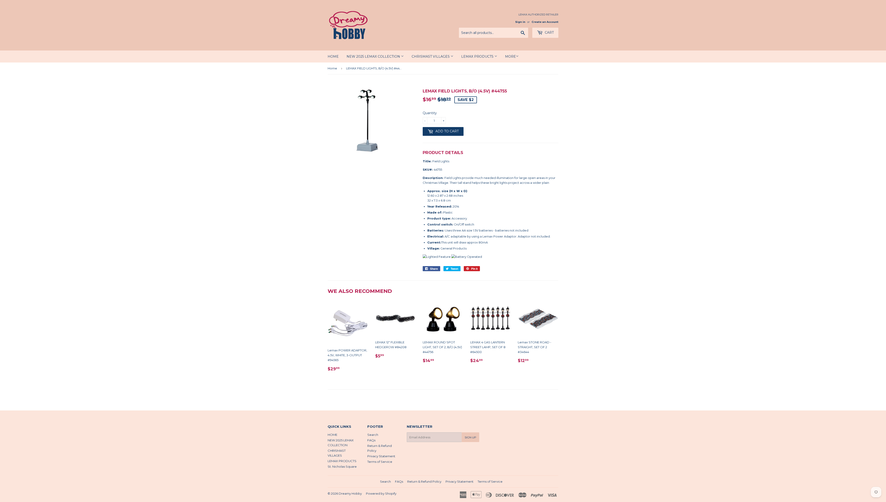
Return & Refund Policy (424, 481)
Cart (549, 32)
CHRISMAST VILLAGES (431, 56)
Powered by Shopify (381, 493)
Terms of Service (379, 461)
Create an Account (545, 22)
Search (372, 435)
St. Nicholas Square (342, 466)
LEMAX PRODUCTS (477, 56)
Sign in (520, 22)
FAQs (371, 440)
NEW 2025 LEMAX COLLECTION (374, 56)
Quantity (430, 113)
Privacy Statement (381, 456)
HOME (333, 56)
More (510, 56)
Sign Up (470, 437)
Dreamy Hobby (350, 493)
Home (332, 68)
